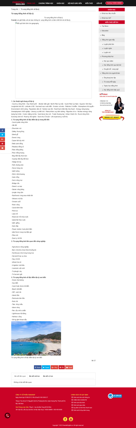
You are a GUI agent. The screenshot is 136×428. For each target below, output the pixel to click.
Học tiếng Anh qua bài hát (112, 65)
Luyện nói (107, 52)
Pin (62, 367)
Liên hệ (99, 3)
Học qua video (108, 61)
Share (38, 367)
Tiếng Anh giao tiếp (108, 39)
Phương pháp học (107, 56)
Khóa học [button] (60, 3)
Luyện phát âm (109, 44)
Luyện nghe (108, 48)
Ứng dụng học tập (110, 77)
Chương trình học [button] (46, 3)
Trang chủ (31, 3)
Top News (105, 26)
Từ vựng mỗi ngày (110, 81)
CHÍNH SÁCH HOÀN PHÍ (80, 400)
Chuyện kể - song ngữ (111, 69)
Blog (103, 35)
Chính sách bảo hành (79, 402)
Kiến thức (89, 3)
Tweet (47, 367)
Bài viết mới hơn (34, 376)
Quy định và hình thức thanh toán (82, 407)
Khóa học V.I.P (106, 18)
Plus (55, 367)
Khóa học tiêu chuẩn (109, 13)
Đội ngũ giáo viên (75, 3)
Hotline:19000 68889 (114, 3)
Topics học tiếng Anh (111, 85)
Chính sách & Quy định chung (81, 410)
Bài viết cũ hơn (48, 376)
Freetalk (14, 20)
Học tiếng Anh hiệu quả (111, 89)
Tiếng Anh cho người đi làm (111, 73)
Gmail (70, 367)
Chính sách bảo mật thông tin (81, 397)
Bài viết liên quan (20, 376)
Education (105, 30)
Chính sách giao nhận (79, 405)
